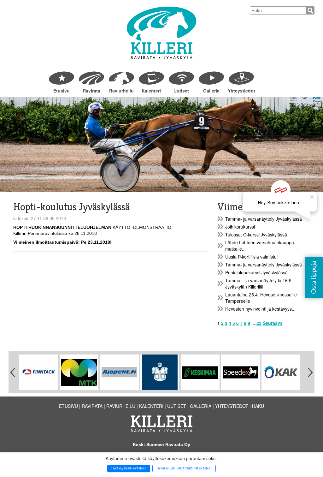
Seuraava (273, 323)
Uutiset (181, 90)
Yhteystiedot (241, 90)
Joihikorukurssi (240, 227)
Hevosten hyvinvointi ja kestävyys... (260, 309)
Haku (258, 406)
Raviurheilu (121, 90)
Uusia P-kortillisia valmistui (251, 256)
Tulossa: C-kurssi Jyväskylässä (256, 234)
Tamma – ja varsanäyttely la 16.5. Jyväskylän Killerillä (259, 283)
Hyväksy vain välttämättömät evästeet (184, 468)
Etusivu (61, 90)
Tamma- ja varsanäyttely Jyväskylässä (263, 219)
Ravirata (91, 90)
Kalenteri (151, 90)
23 (258, 323)
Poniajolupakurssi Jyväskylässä (256, 272)
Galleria (211, 90)
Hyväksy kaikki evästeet (128, 468)
